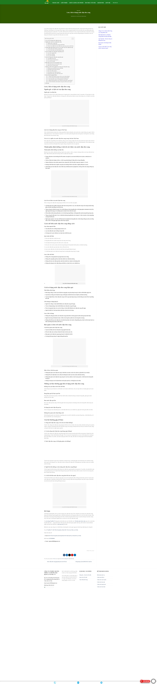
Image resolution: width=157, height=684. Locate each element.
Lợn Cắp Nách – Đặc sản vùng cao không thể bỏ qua (105, 39)
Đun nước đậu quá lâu (52, 70)
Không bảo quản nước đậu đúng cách (55, 73)
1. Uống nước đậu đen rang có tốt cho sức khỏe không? (59, 76)
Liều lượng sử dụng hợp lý (53, 59)
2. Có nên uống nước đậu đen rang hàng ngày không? (58, 77)
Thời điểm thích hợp (52, 58)
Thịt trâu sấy (77, 521)
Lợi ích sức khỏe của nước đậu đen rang (56, 50)
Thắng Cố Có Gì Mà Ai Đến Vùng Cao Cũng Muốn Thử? (105, 31)
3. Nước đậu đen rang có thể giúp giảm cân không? (58, 79)
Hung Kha (84, 16)
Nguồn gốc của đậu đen (52, 43)
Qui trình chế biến (51, 54)
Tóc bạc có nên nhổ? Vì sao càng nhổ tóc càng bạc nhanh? (104, 47)
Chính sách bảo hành (101, 586)
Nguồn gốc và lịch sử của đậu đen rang (53, 41)
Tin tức (78, 10)
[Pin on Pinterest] (72, 555)
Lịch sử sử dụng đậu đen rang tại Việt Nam (56, 44)
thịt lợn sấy (83, 521)
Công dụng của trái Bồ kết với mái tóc (83, 561)
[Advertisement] (69, 451)
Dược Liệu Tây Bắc (83, 577)
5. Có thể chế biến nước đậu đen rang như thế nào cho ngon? (60, 81)
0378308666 (52, 538)
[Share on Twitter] (67, 555)
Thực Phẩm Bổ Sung (83, 579)
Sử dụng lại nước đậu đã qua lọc (54, 72)
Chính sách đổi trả (100, 577)
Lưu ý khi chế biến (51, 55)
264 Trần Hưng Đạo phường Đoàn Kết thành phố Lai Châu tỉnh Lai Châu (65, 535)
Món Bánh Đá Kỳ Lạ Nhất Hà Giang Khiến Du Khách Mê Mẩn (104, 35)
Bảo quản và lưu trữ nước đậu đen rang (54, 62)
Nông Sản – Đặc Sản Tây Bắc (85, 575)
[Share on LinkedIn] (75, 555)
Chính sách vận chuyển (101, 579)
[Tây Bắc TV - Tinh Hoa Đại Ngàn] (47, 2)
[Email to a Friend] (69, 555)
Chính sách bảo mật (101, 582)
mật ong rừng (60, 524)
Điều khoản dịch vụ (101, 575)
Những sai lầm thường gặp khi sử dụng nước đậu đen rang (57, 66)
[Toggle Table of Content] (72, 39)
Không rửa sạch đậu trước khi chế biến (55, 68)
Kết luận (47, 83)
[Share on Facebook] (64, 555)
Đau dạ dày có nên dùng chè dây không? (104, 43)
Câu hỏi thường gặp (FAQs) (51, 74)
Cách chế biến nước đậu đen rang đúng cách (55, 51)
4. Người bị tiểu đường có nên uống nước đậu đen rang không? (60, 80)
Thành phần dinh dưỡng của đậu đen (55, 48)
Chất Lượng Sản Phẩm (76, 2)
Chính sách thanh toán (101, 584)
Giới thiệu (64, 2)
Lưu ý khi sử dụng (51, 61)
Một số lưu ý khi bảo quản (53, 65)
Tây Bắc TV (49, 529)
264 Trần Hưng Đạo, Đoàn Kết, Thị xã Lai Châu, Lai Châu (65, 529)
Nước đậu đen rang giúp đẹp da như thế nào (57, 561)
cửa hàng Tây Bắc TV (50, 521)
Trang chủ (55, 2)
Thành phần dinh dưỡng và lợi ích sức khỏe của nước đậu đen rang (59, 47)
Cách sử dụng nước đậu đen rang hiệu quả (54, 57)
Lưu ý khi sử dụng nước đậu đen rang (53, 40)
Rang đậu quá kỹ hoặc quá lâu (54, 69)
